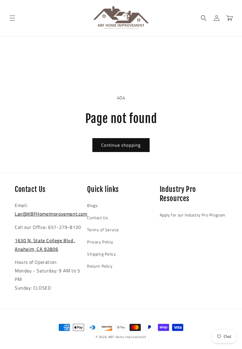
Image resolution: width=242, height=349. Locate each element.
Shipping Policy (101, 254)
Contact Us (97, 217)
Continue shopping (121, 145)
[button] (12, 18)
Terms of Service (103, 230)
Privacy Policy (100, 242)
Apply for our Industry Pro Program (192, 215)
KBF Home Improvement (127, 337)
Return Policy (99, 266)
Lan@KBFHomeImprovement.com (51, 213)
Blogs (92, 205)
